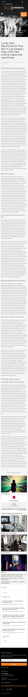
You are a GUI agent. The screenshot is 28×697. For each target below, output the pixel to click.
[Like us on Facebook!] (8, 689)
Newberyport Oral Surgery (8, 533)
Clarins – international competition (11, 513)
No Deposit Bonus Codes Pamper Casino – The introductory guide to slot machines (13, 575)
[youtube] (4, 2)
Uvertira (3, 572)
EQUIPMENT (23, 14)
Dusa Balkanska (5, 553)
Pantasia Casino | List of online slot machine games (12, 317)
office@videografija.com (9, 675)
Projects (5, 641)
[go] (24, 592)
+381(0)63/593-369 (8, 4)
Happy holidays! (5, 494)
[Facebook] (2, 2)
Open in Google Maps (6, 682)
